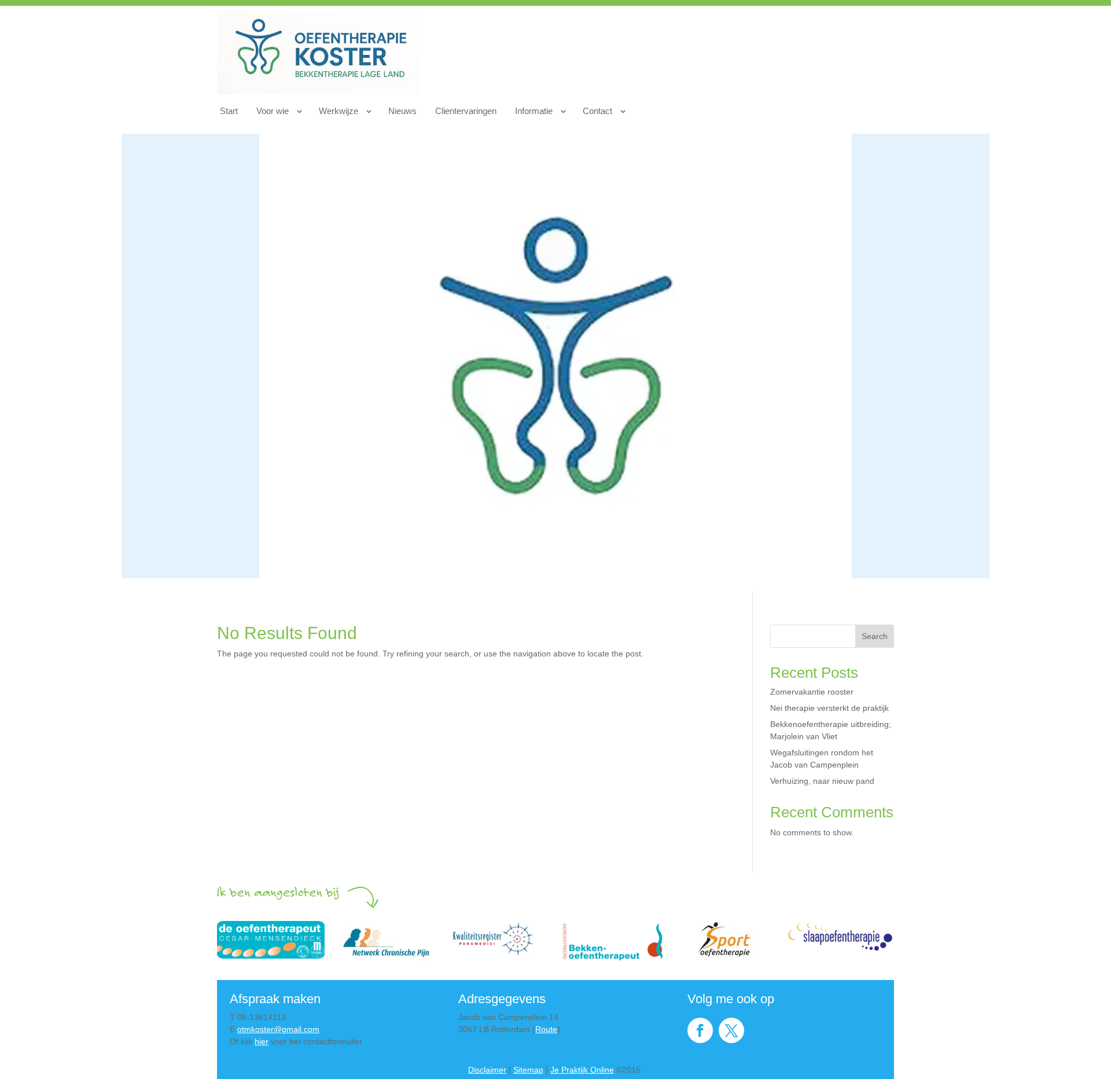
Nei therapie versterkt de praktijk (829, 708)
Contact (597, 111)
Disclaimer (487, 1069)
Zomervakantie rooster (812, 691)
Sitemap (528, 1069)
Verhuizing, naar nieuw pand (822, 781)
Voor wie (272, 111)
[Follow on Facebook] (700, 1030)
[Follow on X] (731, 1030)
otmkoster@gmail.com (278, 1029)
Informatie (534, 111)
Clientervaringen (465, 111)
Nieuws (402, 111)
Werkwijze (338, 111)
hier (261, 1041)
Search (875, 636)
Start (229, 111)
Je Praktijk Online (582, 1069)
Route (546, 1029)
